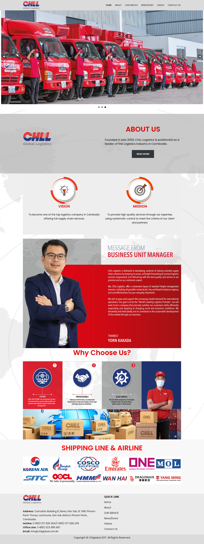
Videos (160, 5)
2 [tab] (102, 107)
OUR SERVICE (131, 5)
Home (108, 5)
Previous (4, 57)
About (118, 5)
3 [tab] (105, 107)
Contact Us (174, 5)
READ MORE (143, 154)
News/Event (147, 5)
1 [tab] (99, 107)
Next (199, 57)
